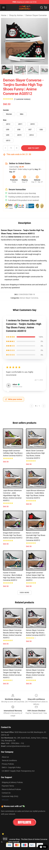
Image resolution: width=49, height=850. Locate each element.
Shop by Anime (16, 15)
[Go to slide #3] (33, 70)
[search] (41, 7)
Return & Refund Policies (11, 789)
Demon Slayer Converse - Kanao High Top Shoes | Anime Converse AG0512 (35, 632)
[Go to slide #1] (7, 70)
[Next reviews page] (43, 406)
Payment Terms (8, 786)
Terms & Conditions (9, 760)
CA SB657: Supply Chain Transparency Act (18, 771)
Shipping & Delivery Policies (12, 782)
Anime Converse (14, 237)
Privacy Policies (8, 764)
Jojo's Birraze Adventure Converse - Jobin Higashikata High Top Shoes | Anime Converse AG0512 (12, 495)
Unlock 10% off (5, 839)
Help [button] (44, 847)
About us (5, 757)
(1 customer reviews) (22, 99)
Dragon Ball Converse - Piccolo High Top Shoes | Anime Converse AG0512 (12, 535)
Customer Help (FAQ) (10, 796)
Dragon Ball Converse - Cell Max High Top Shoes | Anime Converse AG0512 (13, 453)
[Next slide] (44, 41)
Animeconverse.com (27, 285)
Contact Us (6, 793)
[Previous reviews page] (31, 406)
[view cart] (45, 7)
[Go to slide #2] (20, 70)
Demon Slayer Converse (36, 15)
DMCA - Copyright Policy (11, 767)
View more (24, 592)
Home (3, 15)
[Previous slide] (5, 41)
